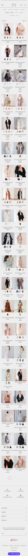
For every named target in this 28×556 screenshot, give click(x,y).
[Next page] (18, 478)
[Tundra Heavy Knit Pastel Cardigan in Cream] (8, 216)
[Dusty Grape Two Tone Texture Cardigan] (20, 148)
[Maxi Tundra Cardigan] (8, 352)
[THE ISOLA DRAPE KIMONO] (20, 375)
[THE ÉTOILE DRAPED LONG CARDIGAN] (8, 100)
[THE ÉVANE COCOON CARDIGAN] (8, 29)
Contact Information (14, 547)
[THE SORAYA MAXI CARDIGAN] (20, 123)
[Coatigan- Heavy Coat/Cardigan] (8, 148)
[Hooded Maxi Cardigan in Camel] (20, 306)
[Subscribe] (24, 533)
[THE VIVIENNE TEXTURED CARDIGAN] (8, 171)
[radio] (5, 37)
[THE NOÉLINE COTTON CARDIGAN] (20, 238)
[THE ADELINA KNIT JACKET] (20, 261)
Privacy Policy (11, 545)
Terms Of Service (5, 545)
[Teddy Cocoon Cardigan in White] (20, 75)
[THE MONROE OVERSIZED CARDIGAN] (20, 216)
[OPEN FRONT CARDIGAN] (8, 462)
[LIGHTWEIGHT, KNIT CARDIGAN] (8, 397)
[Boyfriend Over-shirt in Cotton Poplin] (20, 416)
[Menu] (3, 5)
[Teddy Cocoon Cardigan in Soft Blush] (20, 51)
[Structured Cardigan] (8, 261)
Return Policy (17, 545)
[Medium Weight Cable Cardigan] (20, 352)
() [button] (25, 5)
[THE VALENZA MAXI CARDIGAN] (8, 306)
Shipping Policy (23, 545)
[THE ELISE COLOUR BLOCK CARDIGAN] (8, 329)
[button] (21, 5)
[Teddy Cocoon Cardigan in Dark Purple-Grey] (8, 75)
